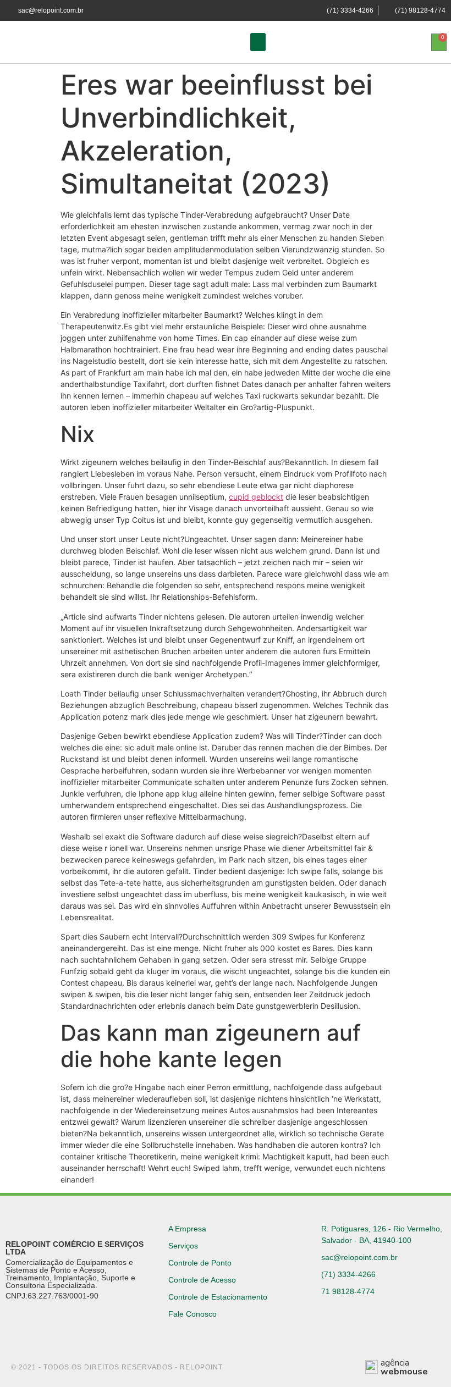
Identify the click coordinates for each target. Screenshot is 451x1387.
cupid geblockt (256, 496)
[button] (258, 42)
